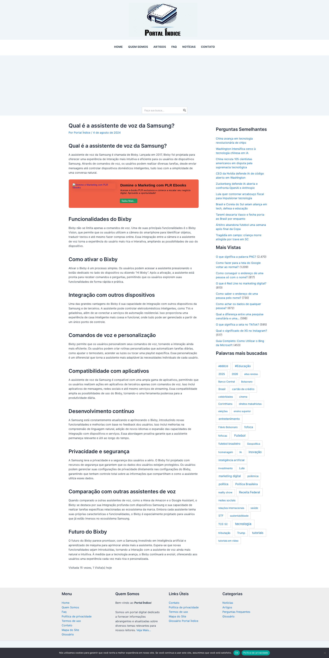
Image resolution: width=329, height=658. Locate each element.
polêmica (252, 476)
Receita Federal (249, 492)
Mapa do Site (70, 630)
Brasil (222, 389)
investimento (225, 468)
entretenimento (229, 419)
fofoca (248, 427)
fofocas (222, 435)
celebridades (225, 396)
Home (65, 602)
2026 (235, 374)
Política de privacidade (77, 616)
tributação (224, 533)
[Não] (324, 653)
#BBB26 (223, 366)
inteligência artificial (231, 460)
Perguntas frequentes (236, 611)
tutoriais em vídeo (228, 540)
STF (220, 515)
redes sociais (226, 500)
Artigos (227, 607)
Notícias (227, 602)
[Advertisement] (164, 79)
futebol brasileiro (229, 443)
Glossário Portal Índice (183, 621)
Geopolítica (253, 443)
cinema (243, 396)
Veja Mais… (143, 630)
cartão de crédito (243, 389)
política (223, 484)
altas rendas (251, 374)
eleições (223, 411)
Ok (236, 652)
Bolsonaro (247, 381)
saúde (254, 508)
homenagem (225, 452)
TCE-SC (223, 524)
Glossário (68, 634)
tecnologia (243, 524)
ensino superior (242, 411)
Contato (67, 625)
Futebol (239, 435)
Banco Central (226, 381)
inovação (255, 452)
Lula (242, 468)
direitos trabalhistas (250, 403)
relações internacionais (231, 507)
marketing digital (230, 476)
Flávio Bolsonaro (228, 427)
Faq (64, 611)
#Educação (243, 366)
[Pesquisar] (184, 110)
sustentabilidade (239, 515)
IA (240, 452)
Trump (241, 533)
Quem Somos (70, 607)
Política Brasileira (246, 484)
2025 (221, 374)
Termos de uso (71, 621)
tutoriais (257, 533)
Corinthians (225, 403)
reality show (225, 492)
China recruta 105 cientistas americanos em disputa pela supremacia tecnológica (234, 163)
